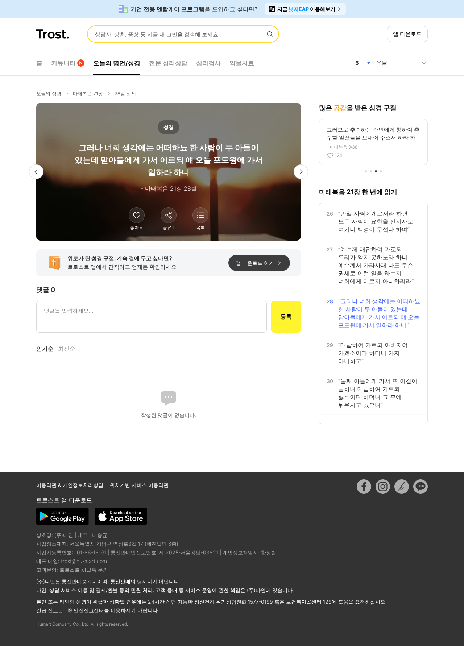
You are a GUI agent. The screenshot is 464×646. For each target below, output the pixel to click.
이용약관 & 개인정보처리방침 (70, 485)
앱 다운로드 (407, 33)
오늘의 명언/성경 (116, 63)
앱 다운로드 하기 (255, 263)
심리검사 (208, 63)
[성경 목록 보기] (200, 215)
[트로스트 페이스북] (364, 486)
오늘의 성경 (48, 93)
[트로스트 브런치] (401, 486)
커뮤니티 (63, 63)
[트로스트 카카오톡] (420, 486)
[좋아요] (137, 215)
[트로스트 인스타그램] (383, 486)
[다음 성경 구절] (301, 171)
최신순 (66, 348)
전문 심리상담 (168, 63)
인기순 (45, 348)
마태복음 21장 (88, 93)
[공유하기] (169, 215)
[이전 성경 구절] (36, 171)
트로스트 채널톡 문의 (83, 570)
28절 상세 (125, 93)
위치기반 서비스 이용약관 (139, 485)
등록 (286, 316)
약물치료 (241, 63)
